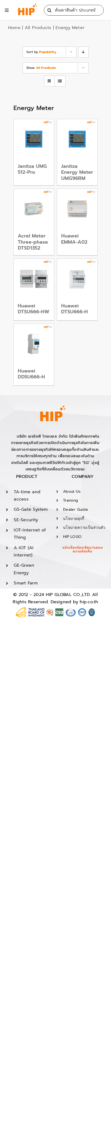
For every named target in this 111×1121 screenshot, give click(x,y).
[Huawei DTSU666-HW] (34, 279)
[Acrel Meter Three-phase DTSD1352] (34, 209)
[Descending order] (83, 52)
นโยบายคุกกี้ (73, 519)
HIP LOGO (72, 537)
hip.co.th (89, 602)
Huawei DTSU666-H (74, 309)
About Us (72, 491)
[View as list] (60, 81)
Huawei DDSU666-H (31, 374)
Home (14, 27)
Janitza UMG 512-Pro (32, 169)
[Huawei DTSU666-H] (77, 279)
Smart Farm (25, 583)
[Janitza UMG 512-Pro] (34, 139)
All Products (38, 27)
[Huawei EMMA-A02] (77, 209)
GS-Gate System (31, 509)
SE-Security (26, 520)
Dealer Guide (75, 509)
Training (70, 500)
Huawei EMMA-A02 (74, 239)
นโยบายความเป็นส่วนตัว (84, 527)
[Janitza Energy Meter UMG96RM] (77, 139)
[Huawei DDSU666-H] (34, 344)
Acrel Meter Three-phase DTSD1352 (33, 242)
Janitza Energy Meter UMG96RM (77, 172)
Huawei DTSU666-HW (33, 309)
